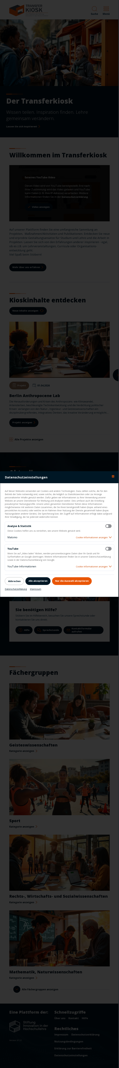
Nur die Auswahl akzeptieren (72, 580)
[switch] (108, 526)
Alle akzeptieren (38, 580)
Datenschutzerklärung (16, 589)
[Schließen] (113, 476)
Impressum (35, 589)
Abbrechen (14, 581)
